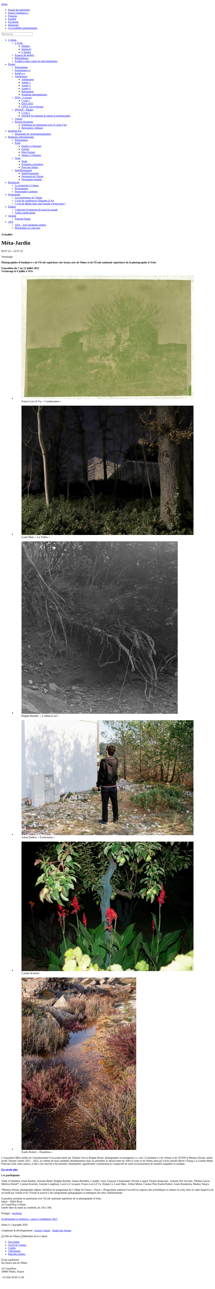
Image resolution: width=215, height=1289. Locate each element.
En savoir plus (9, 1169)
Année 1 (26, 82)
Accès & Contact (17, 1245)
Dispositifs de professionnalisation (33, 134)
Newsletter (13, 1242)
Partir (17, 143)
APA (10, 221)
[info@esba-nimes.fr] (107, 1286)
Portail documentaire (19, 9)
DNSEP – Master (24, 109)
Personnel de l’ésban (32, 176)
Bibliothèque (21, 58)
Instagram (13, 25)
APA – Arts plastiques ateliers (30, 224)
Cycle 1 (26, 100)
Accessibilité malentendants (22, 28)
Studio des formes (61, 1230)
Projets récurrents (24, 121)
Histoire (26, 46)
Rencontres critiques (32, 127)
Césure (18, 118)
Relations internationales (21, 137)
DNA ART (27, 103)
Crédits (12, 1248)
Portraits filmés (23, 218)
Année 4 (26, 88)
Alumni (12, 215)
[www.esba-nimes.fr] (107, 1283)
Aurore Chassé (42, 1230)
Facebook (13, 22)
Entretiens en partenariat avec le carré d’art (44, 124)
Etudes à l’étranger (31, 146)
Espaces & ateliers (24, 55)
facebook (17, 1213)
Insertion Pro (15, 130)
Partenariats (14, 194)
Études (11, 64)
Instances (26, 49)
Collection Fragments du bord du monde (36, 209)
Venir (17, 158)
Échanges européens (32, 164)
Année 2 (26, 85)
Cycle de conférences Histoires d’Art (34, 200)
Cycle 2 (26, 112)
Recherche (13, 182)
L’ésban (12, 40)
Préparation (28, 91)
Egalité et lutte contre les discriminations (36, 61)
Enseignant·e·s (22, 70)
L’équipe (26, 52)
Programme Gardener (26, 191)
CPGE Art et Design (32, 106)
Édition (12, 206)
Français (12, 15)
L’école (19, 43)
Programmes (21, 188)
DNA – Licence (23, 97)
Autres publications (25, 212)
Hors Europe (28, 152)
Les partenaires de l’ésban (28, 197)
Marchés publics (16, 1254)
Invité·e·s (20, 73)
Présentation (21, 67)
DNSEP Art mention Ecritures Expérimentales (46, 115)
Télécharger (14, 1251)
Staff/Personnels (23, 170)
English (12, 19)
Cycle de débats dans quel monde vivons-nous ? (40, 203)
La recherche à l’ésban (27, 185)
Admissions (21, 76)
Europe (25, 149)
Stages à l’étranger (31, 155)
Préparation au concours (27, 227)
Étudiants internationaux (34, 94)
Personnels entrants (32, 179)
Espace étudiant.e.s (18, 12)
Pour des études (30, 167)
